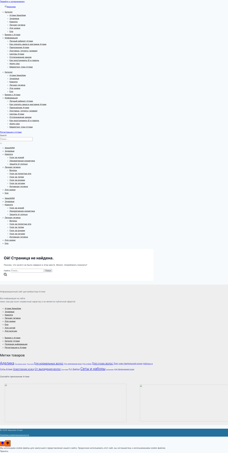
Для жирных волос (20, 364)
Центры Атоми (17, 54)
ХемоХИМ (10, 148)
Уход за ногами (17, 183)
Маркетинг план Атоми (21, 67)
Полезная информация (16, 344)
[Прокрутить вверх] (2, 443)
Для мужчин (11, 331)
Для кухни (30, 364)
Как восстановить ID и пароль (24, 60)
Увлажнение (110, 369)
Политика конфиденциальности (14, 435)
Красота (14, 22)
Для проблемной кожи (73, 364)
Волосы (13, 170)
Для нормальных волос (48, 363)
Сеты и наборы (92, 369)
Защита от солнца (19, 164)
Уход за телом (17, 177)
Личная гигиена (17, 25)
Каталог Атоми (12, 341)
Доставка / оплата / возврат (24, 51)
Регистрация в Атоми (15, 347)
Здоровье (14, 18)
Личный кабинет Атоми (21, 41)
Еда (11, 31)
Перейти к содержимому (12, 1)
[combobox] (16, 139)
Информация (11, 38)
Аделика (7, 363)
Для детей (10, 328)
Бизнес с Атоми (12, 34)
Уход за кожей (17, 157)
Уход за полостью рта (20, 173)
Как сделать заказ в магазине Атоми (28, 44)
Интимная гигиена (19, 186)
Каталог (9, 12)
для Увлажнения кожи (124, 369)
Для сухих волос (102, 363)
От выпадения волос (48, 369)
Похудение (64, 369)
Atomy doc (15, 63)
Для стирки (86, 364)
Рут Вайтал (74, 369)
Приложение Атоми (19, 47)
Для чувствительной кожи (128, 363)
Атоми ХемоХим (18, 15)
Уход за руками (17, 180)
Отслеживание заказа (20, 57)
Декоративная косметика (22, 161)
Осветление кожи (23, 369)
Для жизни (15, 28)
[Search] (1, 143)
